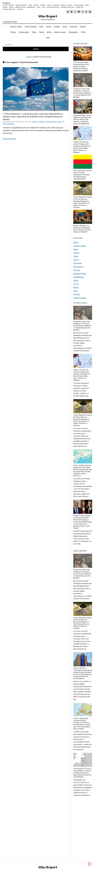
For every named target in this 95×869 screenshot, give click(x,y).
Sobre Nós (80, 7)
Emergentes (31, 7)
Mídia (87, 5)
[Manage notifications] (89, 864)
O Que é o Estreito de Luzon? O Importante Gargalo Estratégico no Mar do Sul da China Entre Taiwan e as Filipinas (81, 147)
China (30, 5)
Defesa (69, 5)
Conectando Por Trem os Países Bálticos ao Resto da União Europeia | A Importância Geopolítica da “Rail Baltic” (82, 773)
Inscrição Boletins (67, 7)
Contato (20, 9)
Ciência (5, 7)
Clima (49, 5)
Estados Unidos (8, 5)
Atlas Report (47, 16)
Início (28, 56)
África (11, 7)
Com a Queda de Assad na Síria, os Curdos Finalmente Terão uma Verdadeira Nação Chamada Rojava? (82, 174)
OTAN (38, 7)
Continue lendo (9, 138)
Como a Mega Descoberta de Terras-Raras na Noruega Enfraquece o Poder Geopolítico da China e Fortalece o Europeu (82, 202)
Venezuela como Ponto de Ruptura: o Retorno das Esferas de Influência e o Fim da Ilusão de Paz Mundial (82, 93)
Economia (55, 5)
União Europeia (21, 5)
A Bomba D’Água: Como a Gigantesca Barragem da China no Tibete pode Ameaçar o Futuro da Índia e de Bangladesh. (82, 119)
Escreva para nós (9, 9)
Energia (63, 5)
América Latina (20, 7)
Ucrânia (43, 5)
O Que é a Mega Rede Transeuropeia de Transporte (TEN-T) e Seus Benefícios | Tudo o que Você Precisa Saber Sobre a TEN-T (82, 723)
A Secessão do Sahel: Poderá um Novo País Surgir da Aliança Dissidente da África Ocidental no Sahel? (81, 66)
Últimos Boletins (52, 7)
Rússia (36, 5)
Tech (43, 7)
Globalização (79, 5)
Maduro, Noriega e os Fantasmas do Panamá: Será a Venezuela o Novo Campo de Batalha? (82, 229)
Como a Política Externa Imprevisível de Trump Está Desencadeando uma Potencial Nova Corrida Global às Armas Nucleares (82, 470)
